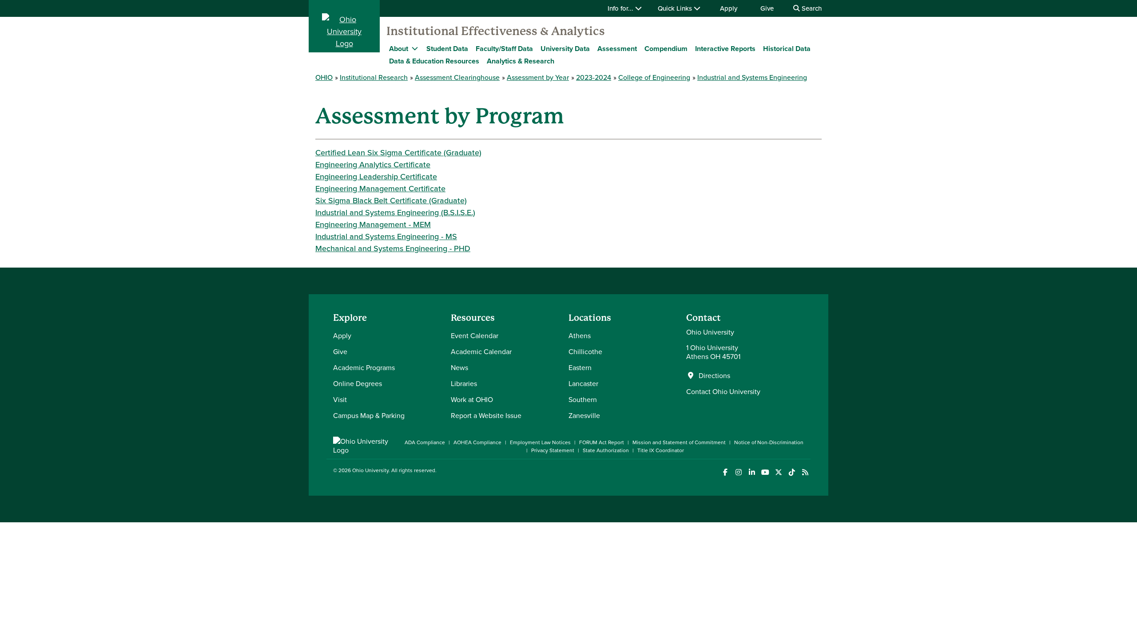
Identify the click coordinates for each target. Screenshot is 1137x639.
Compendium (666, 48)
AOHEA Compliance (477, 442)
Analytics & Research (520, 61)
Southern (582, 399)
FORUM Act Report (601, 442)
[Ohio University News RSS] (805, 472)
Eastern (580, 367)
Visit (340, 399)
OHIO (324, 77)
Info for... (621, 8)
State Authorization (606, 450)
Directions (714, 375)
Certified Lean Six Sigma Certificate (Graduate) (398, 152)
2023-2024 (593, 77)
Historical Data (787, 48)
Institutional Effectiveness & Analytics (495, 31)
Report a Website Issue (486, 415)
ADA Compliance (425, 442)
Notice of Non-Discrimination (768, 442)
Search (811, 8)
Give (767, 8)
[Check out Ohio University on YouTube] (765, 472)
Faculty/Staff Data (504, 48)
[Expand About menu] (415, 48)
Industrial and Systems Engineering (752, 77)
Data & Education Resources (434, 61)
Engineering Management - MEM (373, 224)
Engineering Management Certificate (380, 188)
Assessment (617, 48)
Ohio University (370, 470)
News (459, 367)
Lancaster (583, 383)
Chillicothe (585, 351)
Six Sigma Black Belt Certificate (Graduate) (391, 200)
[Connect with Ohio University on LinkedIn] (751, 472)
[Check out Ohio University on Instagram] (738, 472)
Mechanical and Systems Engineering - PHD (392, 248)
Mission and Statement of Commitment (679, 442)
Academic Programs (364, 367)
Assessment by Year (538, 77)
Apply (728, 8)
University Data (565, 48)
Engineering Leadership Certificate (376, 176)
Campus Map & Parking (369, 415)
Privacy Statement (552, 450)
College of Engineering (654, 77)
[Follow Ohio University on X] (778, 472)
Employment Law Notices (540, 442)
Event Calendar (474, 335)
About (398, 48)
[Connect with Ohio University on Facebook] (725, 472)
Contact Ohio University (723, 391)
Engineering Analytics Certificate (372, 164)
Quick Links (676, 8)
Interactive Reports (725, 48)
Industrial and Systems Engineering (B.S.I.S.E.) (395, 212)
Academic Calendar (481, 351)
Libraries (464, 383)
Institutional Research (374, 77)
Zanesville (584, 415)
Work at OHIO (472, 399)
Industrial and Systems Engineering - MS (386, 236)
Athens (579, 335)
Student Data (447, 48)
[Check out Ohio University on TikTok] (791, 472)
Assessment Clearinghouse (457, 77)
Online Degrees (357, 383)
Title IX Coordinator (660, 450)
